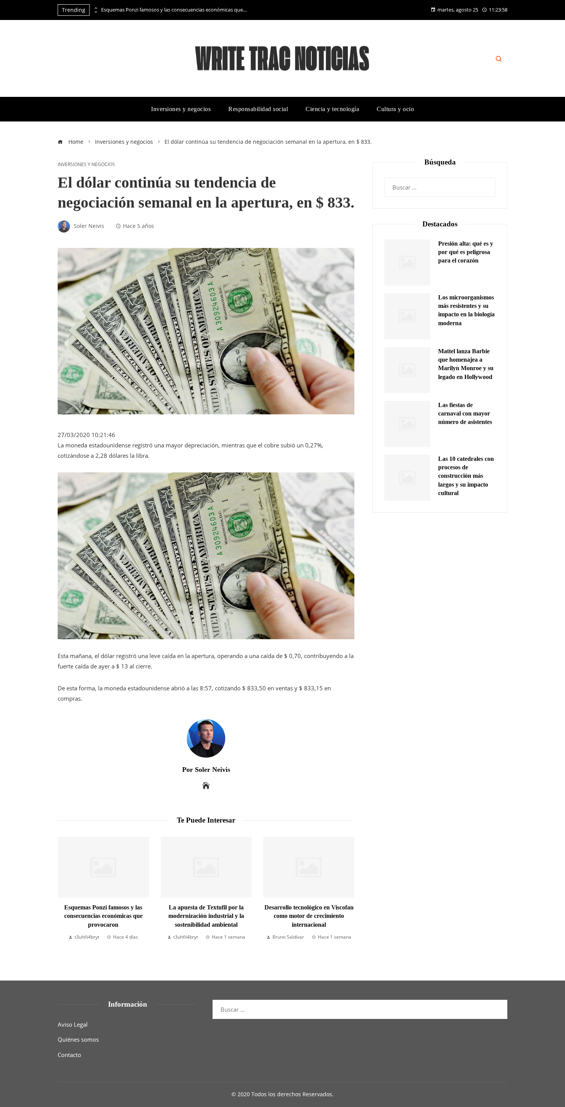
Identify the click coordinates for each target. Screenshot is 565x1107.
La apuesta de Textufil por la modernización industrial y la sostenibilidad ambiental (206, 916)
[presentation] (95, 8)
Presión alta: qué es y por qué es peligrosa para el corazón (465, 252)
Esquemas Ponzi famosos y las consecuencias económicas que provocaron (174, 10)
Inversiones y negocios (86, 164)
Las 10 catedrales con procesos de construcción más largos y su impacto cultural (466, 476)
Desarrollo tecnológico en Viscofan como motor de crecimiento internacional (309, 916)
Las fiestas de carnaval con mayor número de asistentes (465, 414)
